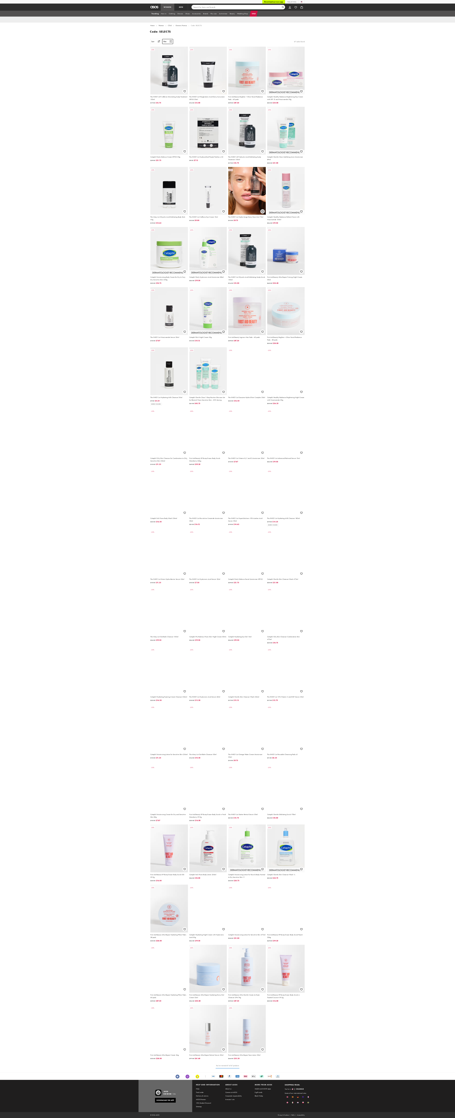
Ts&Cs (293, 1115)
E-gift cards (258, 1092)
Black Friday (259, 1096)
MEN (181, 7)
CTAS (170, 25)
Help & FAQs (291, 2)
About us (228, 1089)
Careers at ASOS (231, 1092)
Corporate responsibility (233, 1096)
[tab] (155, 14)
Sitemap (199, 1106)
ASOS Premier (201, 1099)
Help (197, 1089)
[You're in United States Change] (302, 2)
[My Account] (290, 7)
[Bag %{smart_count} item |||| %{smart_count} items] (302, 7)
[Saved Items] (296, 7)
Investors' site (229, 1099)
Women (161, 25)
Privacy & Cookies (283, 1115)
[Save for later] (184, 91)
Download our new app (273, 2)
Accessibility (301, 1115)
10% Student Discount (203, 1103)
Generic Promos (181, 25)
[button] (287, 1097)
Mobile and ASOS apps (263, 1089)
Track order (200, 1092)
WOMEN (167, 7)
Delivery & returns (202, 1096)
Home (152, 25)
